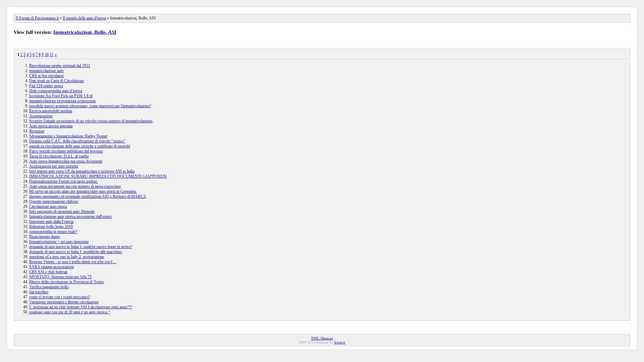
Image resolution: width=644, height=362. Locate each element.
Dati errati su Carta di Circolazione (56, 80)
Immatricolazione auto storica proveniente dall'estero (70, 216)
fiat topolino (38, 292)
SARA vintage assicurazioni (51, 266)
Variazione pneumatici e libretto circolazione (64, 302)
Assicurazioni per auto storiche (53, 166)
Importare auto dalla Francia (51, 221)
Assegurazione (41, 116)
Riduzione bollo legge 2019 (51, 226)
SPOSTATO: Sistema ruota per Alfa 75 (60, 277)
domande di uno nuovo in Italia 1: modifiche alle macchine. (75, 251)
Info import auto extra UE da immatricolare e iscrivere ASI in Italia (82, 171)
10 (47, 54)
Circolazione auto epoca (48, 206)
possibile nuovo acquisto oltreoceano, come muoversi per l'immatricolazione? (90, 106)
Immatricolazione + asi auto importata (59, 241)
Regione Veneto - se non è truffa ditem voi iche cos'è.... (72, 261)
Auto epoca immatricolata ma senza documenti (65, 161)
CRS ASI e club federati (48, 271)
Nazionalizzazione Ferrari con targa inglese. (63, 181)
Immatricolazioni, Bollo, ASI (84, 32)
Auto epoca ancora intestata (50, 126)
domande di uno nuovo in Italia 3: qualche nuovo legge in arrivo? (80, 246)
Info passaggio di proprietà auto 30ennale (62, 211)
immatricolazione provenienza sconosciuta (62, 101)
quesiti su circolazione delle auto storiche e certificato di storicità (79, 146)
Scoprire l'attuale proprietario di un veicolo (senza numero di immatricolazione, (91, 121)
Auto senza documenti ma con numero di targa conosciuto (75, 186)
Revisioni (36, 131)
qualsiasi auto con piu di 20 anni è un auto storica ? (69, 312)
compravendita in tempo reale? (53, 231)
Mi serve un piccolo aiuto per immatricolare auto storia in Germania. (83, 191)
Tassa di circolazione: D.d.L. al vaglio (59, 156)
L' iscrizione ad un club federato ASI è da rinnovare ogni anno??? (80, 307)
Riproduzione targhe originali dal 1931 (59, 65)
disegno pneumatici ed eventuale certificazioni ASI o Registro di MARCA (87, 196)
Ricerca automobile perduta (50, 111)
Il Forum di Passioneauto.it (37, 18)
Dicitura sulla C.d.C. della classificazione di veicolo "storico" (77, 141)
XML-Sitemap (322, 338)
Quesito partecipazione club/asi (53, 201)
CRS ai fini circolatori (46, 75)
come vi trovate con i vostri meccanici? (59, 297)
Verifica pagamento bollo (49, 287)
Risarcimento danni (44, 236)
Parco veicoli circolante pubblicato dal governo (66, 151)
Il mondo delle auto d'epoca (84, 18)
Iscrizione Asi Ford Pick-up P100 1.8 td (61, 96)
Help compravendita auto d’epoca (55, 90)
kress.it (339, 342)
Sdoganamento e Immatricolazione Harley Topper (68, 136)
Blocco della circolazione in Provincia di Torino (66, 282)
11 (52, 54)
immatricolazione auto (46, 70)
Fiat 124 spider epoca (46, 85)
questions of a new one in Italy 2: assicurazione (66, 256)
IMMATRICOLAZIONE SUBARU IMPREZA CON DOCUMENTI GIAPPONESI (98, 176)
